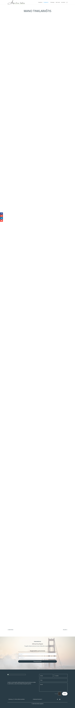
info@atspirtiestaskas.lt (37, 699)
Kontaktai (63, 2)
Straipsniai (46, 2)
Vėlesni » (65, 629)
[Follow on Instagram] (60, 699)
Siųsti (64, 693)
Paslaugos (52, 2)
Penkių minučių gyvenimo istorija (23, 220)
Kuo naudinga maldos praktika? (22, 434)
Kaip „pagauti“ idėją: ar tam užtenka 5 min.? (28, 380)
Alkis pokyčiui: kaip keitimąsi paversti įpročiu (28, 488)
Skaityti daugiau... (62, 66)
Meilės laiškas (15, 274)
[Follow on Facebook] (57, 699)
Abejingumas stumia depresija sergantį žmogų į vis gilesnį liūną (36, 166)
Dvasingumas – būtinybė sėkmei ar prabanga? (29, 599)
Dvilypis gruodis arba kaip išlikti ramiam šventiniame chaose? (35, 112)
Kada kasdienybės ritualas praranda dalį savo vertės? (32, 328)
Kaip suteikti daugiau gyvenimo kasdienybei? (28, 615)
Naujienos (40, 2)
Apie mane (58, 2)
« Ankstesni (10, 629)
